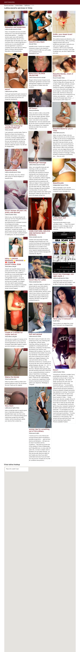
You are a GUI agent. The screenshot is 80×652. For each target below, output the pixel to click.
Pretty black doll (59, 218)
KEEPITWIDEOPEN (9, 2)
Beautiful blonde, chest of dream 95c (63, 75)
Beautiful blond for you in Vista (63, 130)
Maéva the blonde (12, 377)
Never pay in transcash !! (62, 319)
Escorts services (9, 5)
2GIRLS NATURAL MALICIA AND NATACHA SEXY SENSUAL (39, 233)
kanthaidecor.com (34, 53)
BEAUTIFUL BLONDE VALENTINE (37, 74)
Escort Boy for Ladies (37, 280)
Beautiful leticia (11, 170)
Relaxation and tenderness (15, 27)
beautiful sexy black (37, 42)
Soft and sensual (35, 334)
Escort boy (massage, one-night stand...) (63, 275)
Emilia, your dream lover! (62, 34)
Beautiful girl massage (37, 163)
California (27, 5)
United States (19, 5)
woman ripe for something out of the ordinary (39, 430)
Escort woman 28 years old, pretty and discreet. (16, 211)
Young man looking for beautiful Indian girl (13, 127)
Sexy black (9, 406)
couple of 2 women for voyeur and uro (14, 333)
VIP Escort (33, 108)
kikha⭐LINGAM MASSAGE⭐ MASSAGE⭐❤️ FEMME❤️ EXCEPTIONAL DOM (15, 261)
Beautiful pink (58, 183)
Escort (55, 370)
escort (7, 89)
